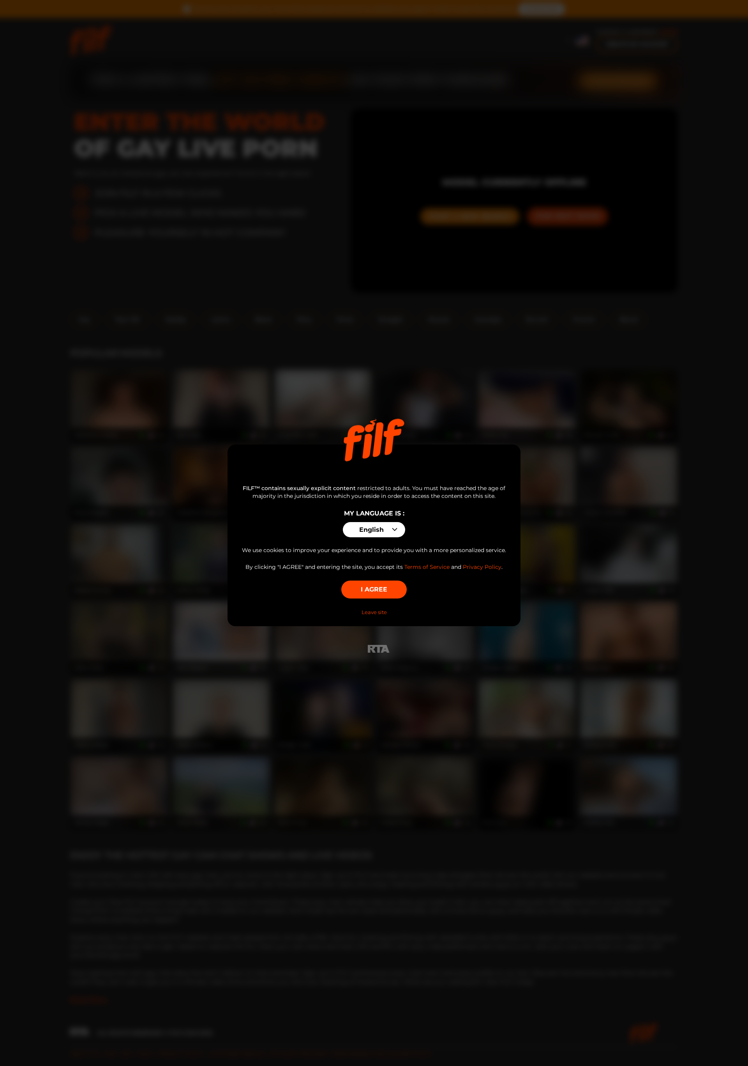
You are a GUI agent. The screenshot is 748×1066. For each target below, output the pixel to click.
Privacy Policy (482, 566)
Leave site (374, 612)
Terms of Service (427, 566)
